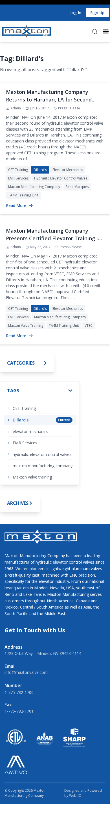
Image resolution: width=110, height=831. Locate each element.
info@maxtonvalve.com (26, 672)
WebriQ (75, 795)
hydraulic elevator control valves (60, 178)
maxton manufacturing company (34, 186)
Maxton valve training (25, 325)
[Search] (94, 31)
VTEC (89, 325)
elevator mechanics (67, 169)
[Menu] (106, 31)
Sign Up (97, 12)
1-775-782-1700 (19, 692)
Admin (15, 108)
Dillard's (40, 169)
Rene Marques (77, 186)
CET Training (18, 169)
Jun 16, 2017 (39, 108)
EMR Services (18, 178)
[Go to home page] (26, 31)
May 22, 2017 (40, 246)
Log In (75, 12)
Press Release (69, 108)
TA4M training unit (23, 195)
